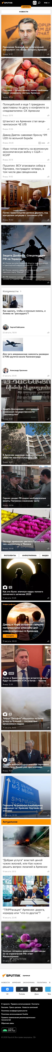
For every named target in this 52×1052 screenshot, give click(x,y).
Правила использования (21, 1004)
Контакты (35, 1004)
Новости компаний (30, 1007)
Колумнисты (11, 291)
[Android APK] (9, 1030)
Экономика (28, 982)
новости (5, 982)
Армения (16, 982)
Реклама (4, 1007)
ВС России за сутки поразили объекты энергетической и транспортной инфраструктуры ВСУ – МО (25, 264)
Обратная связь (7, 1023)
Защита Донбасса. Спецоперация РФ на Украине (24, 257)
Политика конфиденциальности (14, 1011)
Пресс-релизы (15, 1007)
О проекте (5, 1004)
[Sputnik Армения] (7, 4)
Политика (42, 982)
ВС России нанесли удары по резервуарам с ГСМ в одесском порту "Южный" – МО (24, 271)
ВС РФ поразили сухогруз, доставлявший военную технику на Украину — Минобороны (23, 278)
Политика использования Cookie (14, 1014)
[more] (48, 54)
